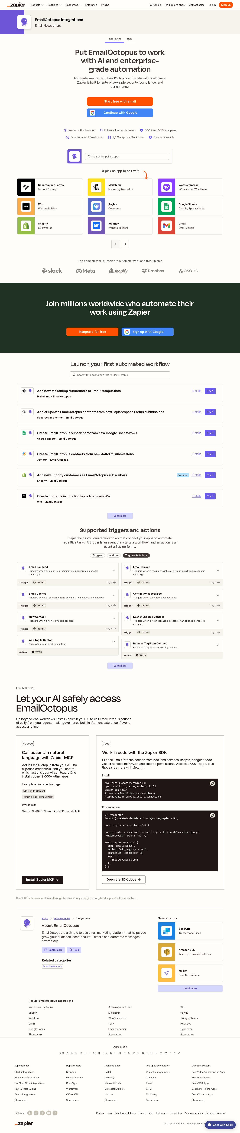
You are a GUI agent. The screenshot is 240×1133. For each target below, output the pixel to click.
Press (142, 1113)
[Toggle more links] (51, 1034)
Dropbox (71, 1072)
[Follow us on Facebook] (29, 1113)
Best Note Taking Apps (204, 1088)
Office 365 (72, 1094)
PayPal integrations (25, 1088)
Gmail (32, 1023)
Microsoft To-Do (113, 1083)
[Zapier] (16, 4)
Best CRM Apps (200, 1083)
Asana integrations (25, 1094)
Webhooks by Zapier (41, 1007)
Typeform (186, 1028)
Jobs (150, 1113)
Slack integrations (24, 1072)
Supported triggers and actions (120, 530)
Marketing (151, 1094)
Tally (111, 1023)
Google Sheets (189, 1018)
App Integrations (193, 1113)
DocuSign (71, 1083)
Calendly (109, 1077)
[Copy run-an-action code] (212, 815)
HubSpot (185, 1023)
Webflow (34, 1018)
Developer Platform (125, 1113)
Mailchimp (114, 1012)
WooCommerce (117, 1018)
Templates (176, 1113)
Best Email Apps (201, 1077)
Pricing (100, 1113)
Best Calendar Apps (203, 1094)
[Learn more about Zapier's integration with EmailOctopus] (27, 923)
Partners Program (215, 1113)
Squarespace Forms (120, 1007)
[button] (120, 112)
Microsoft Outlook (114, 1088)
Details (196, 390)
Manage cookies (196, 1123)
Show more (21, 1100)
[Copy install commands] (212, 783)
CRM (149, 1088)
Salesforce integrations (27, 1077)
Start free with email (120, 101)
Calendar (151, 1077)
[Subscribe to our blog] (55, 1113)
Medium (109, 1094)
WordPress (72, 1088)
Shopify (33, 1012)
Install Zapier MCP (40, 879)
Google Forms (37, 1028)
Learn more (56, 949)
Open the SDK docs (121, 879)
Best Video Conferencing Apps (208, 1072)
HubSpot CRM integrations (29, 1083)
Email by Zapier (117, 1028)
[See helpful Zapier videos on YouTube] (48, 1113)
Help (76, 949)
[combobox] (127, 156)
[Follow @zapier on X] (42, 1113)
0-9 (62, 1053)
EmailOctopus (62, 918)
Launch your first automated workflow (120, 364)
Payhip (184, 1012)
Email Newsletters (48, 25)
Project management (157, 1072)
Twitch (108, 1072)
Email (149, 1083)
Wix (182, 1007)
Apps (45, 918)
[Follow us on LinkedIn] (36, 1113)
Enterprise (161, 1113)
